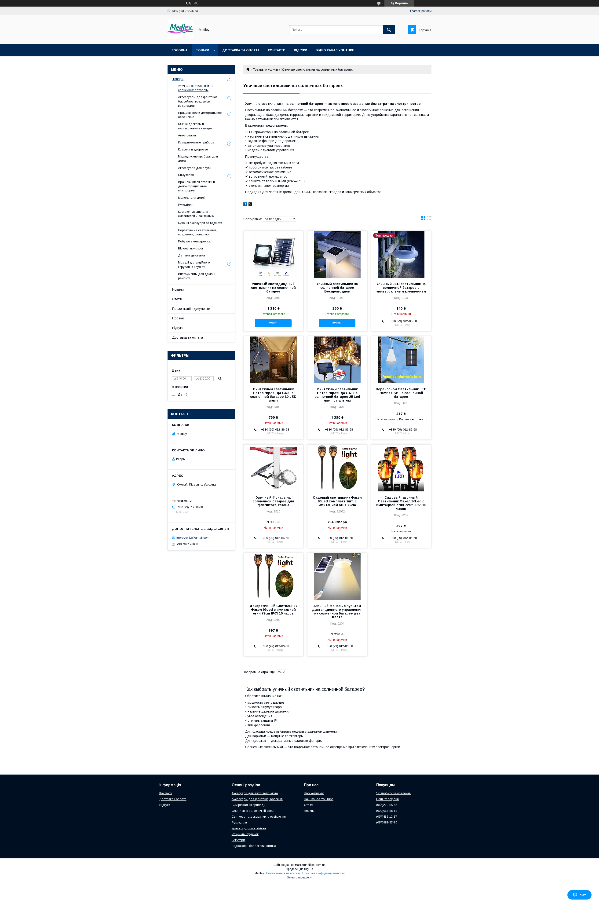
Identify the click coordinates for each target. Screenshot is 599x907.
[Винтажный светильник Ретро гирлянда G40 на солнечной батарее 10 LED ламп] (273, 359)
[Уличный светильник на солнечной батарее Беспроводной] (337, 254)
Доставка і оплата (172, 799)
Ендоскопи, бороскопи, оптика (254, 846)
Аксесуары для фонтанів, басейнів (257, 799)
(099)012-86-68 (386, 810)
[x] (250, 205)
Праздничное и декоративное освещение (200, 115)
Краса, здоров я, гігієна (249, 828)
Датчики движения (191, 255)
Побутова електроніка (194, 241)
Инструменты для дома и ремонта (196, 276)
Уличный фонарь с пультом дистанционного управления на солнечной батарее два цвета (337, 611)
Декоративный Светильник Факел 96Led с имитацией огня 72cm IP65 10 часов (273, 609)
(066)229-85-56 (386, 805)
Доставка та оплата (240, 50)
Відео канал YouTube (335, 50)
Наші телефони (387, 799)
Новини (178, 289)
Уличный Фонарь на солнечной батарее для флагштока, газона (273, 501)
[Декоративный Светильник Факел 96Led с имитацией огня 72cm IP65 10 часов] (273, 576)
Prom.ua (319, 865)
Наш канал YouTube (318, 799)
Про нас (178, 318)
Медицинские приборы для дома (198, 158)
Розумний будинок (245, 834)
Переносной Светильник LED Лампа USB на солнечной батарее (401, 393)
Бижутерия (186, 175)
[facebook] (245, 205)
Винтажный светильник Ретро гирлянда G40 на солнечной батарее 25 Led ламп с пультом (337, 394)
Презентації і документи (191, 309)
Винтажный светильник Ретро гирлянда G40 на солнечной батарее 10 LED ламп (273, 394)
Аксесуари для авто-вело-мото (255, 793)
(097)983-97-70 (386, 822)
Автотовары (187, 135)
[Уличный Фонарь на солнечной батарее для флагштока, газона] (273, 468)
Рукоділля (185, 204)
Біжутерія (238, 840)
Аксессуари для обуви (194, 168)
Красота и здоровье (193, 149)
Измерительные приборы (196, 142)
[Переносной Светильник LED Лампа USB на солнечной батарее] (401, 359)
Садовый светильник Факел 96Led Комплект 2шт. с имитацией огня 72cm (337, 501)
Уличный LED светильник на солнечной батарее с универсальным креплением (401, 287)
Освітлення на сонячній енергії (254, 810)
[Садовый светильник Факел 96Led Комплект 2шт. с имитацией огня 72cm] (337, 468)
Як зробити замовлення (393, 793)
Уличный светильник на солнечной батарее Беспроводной (337, 287)
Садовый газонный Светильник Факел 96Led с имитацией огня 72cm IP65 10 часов (401, 503)
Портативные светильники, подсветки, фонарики (197, 232)
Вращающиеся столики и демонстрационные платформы (196, 186)
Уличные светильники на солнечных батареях (195, 88)
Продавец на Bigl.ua (299, 869)
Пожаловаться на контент (283, 873)
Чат (583, 895)
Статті (177, 299)
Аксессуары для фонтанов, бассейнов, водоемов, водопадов (198, 101)
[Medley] (180, 38)
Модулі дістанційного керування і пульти (194, 264)
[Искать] (389, 29)
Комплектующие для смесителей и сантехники (196, 214)
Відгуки (300, 50)
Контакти (276, 50)
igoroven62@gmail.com (192, 537)
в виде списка (429, 219)
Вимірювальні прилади (248, 805)
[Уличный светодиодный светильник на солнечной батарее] (273, 254)
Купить (273, 323)
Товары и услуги (265, 69)
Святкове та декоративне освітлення (259, 816)
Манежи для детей (191, 197)
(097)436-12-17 (386, 816)
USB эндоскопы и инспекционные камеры (195, 126)
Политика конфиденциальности (323, 873)
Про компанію (314, 793)
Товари (202, 50)
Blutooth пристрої (190, 248)
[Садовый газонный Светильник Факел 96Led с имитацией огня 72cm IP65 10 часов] (401, 468)
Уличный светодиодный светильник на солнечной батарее (273, 287)
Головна (179, 50)
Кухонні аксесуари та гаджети (200, 223)
